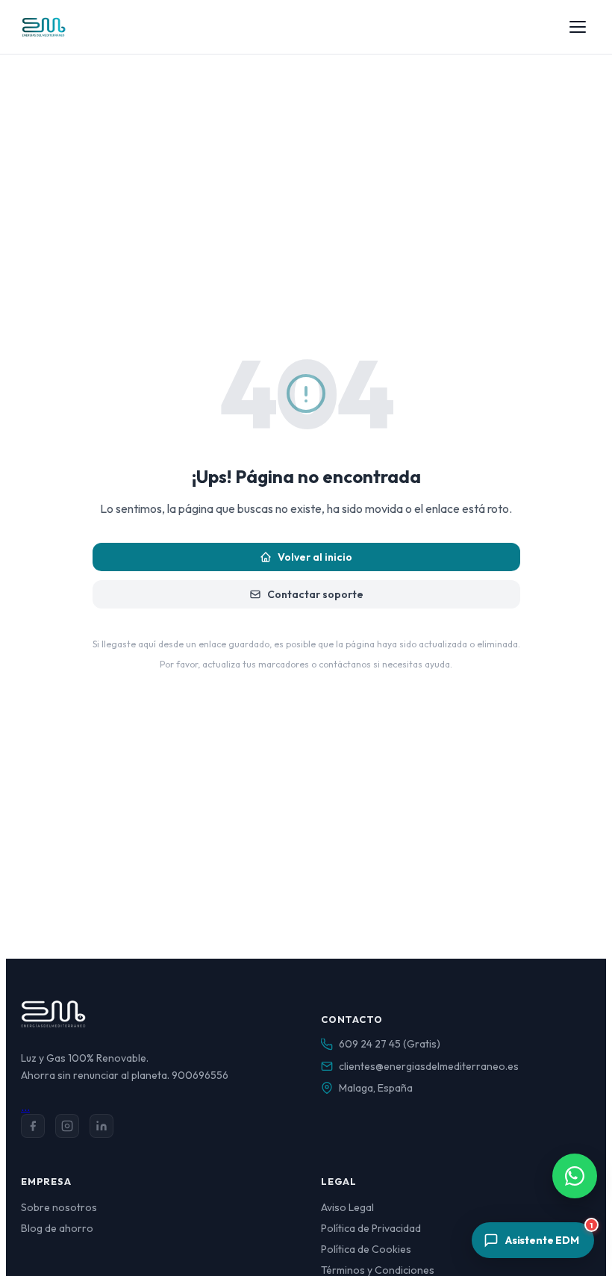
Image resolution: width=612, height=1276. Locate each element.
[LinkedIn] (101, 1126)
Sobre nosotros (59, 1207)
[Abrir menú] (577, 26)
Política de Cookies (366, 1249)
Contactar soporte (315, 594)
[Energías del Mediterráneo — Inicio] (43, 26)
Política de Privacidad (371, 1228)
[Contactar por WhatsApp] (574, 1176)
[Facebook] (33, 1126)
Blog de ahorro (57, 1228)
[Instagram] (67, 1126)
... (25, 1106)
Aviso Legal (347, 1207)
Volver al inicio (315, 557)
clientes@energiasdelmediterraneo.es (429, 1066)
